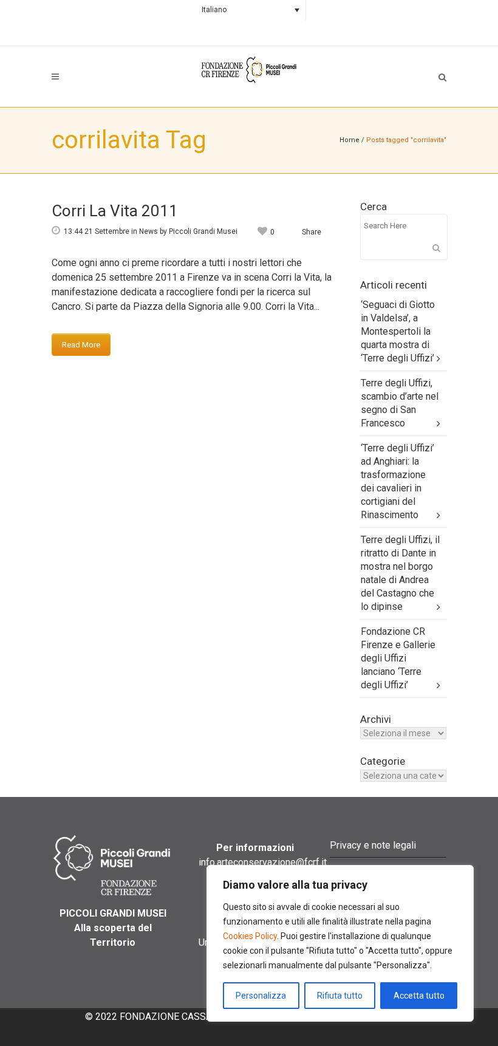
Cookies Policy (250, 936)
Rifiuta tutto (340, 995)
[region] (340, 943)
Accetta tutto (419, 995)
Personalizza (261, 995)
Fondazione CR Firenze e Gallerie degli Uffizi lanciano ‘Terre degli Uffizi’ (398, 658)
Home (349, 140)
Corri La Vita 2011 (115, 211)
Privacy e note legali (373, 845)
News (148, 231)
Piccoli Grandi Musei (203, 231)
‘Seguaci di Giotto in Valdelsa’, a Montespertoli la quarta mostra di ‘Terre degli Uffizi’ (398, 331)
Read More (81, 344)
